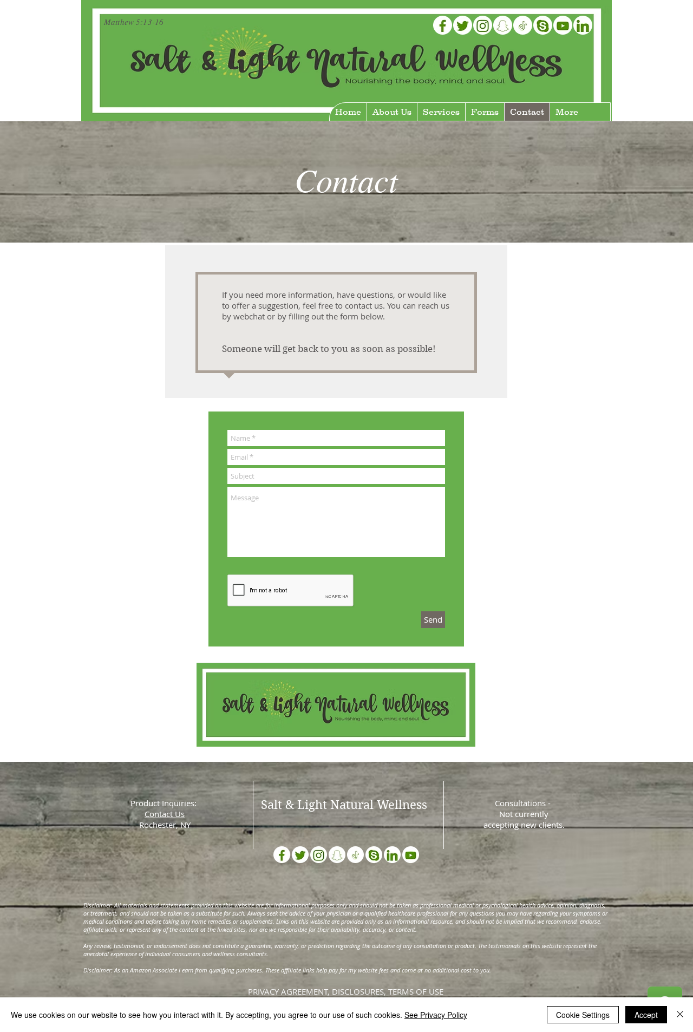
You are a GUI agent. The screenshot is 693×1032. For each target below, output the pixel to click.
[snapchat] (337, 854)
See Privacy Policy (435, 1014)
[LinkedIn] (392, 854)
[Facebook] (442, 25)
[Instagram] (482, 25)
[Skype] (542, 25)
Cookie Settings (583, 1014)
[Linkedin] (582, 25)
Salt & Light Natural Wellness (344, 805)
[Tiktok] (522, 25)
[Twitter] (462, 25)
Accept (646, 1014)
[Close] (680, 1014)
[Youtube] (562, 25)
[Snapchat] (502, 25)
